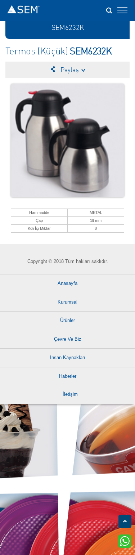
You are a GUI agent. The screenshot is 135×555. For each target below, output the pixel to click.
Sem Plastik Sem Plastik (23, 10)
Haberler (67, 376)
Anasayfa (67, 283)
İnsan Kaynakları (67, 357)
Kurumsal (67, 302)
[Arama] (108, 8)
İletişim (70, 394)
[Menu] (122, 12)
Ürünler (67, 320)
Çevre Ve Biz (67, 339)
